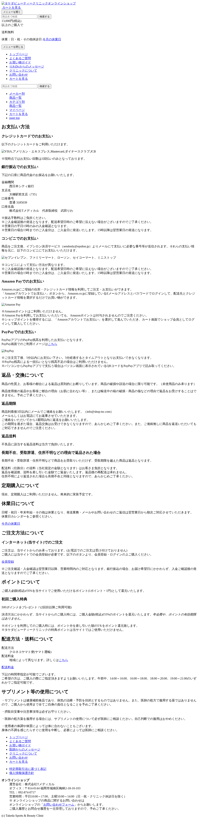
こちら (52, 344)
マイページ (17, 110)
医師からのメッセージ (24, 749)
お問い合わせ (18, 74)
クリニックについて (23, 70)
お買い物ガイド (20, 62)
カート (18, 114)
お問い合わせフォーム (58, 804)
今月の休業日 (52, 39)
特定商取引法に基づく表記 (27, 768)
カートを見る (18, 78)
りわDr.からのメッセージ (26, 66)
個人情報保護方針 (21, 773)
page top (14, 118)
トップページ (18, 54)
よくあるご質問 (20, 58)
